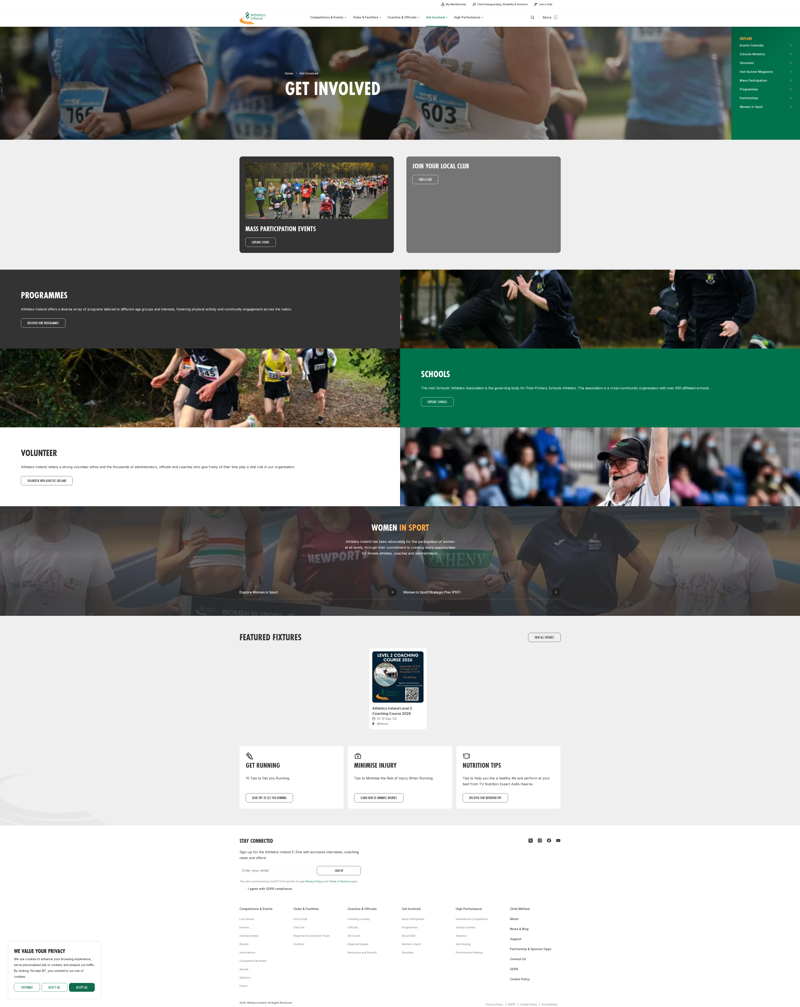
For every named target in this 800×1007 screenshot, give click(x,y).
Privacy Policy (314, 881)
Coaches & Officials (362, 909)
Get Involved (309, 73)
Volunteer (407, 952)
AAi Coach (354, 935)
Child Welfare (520, 909)
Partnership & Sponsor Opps (530, 949)
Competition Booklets (252, 960)
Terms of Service (339, 881)
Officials (353, 927)
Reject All (54, 987)
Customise (27, 987)
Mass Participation (413, 919)
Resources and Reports (362, 952)
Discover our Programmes (43, 322)
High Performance (469, 909)
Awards (243, 969)
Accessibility (549, 1004)
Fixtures (244, 927)
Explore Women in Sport (258, 592)
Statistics (245, 977)
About (514, 919)
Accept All (82, 987)
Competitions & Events (256, 909)
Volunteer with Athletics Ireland (46, 480)
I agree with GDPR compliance (270, 888)
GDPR (514, 969)
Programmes (410, 927)
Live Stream (246, 919)
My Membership (456, 4)
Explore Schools (437, 401)
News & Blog (519, 929)
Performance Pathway (469, 952)
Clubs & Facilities (306, 909)
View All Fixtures (544, 637)
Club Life (299, 927)
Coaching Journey (359, 919)
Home (289, 73)
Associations (247, 952)
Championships (249, 935)
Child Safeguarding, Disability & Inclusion (502, 4)
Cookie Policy (520, 979)
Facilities (298, 944)
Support (515, 939)
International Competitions (472, 919)
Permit (243, 986)
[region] (54, 970)
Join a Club (545, 4)
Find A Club (300, 919)
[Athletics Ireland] (253, 18)
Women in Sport (411, 944)
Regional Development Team (311, 935)
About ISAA (408, 935)
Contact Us (518, 959)
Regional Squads (358, 944)
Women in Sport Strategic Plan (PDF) (432, 592)
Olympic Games (465, 927)
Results (244, 944)
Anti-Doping (463, 944)
